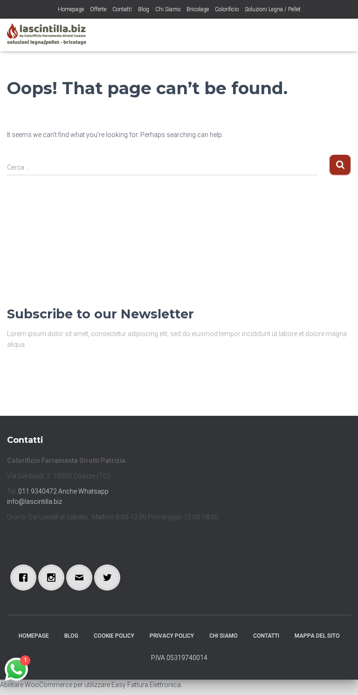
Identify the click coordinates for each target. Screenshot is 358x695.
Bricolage (197, 9)
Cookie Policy (114, 636)
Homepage (71, 9)
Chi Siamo (167, 9)
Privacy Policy (172, 636)
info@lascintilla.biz (34, 501)
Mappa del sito (317, 636)
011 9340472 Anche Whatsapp (63, 491)
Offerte (98, 9)
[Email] (82, 578)
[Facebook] (26, 578)
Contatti (122, 9)
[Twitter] (110, 578)
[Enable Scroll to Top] (339, 676)
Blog (143, 9)
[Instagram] (54, 578)
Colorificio (227, 9)
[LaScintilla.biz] (50, 35)
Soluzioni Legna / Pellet (273, 9)
